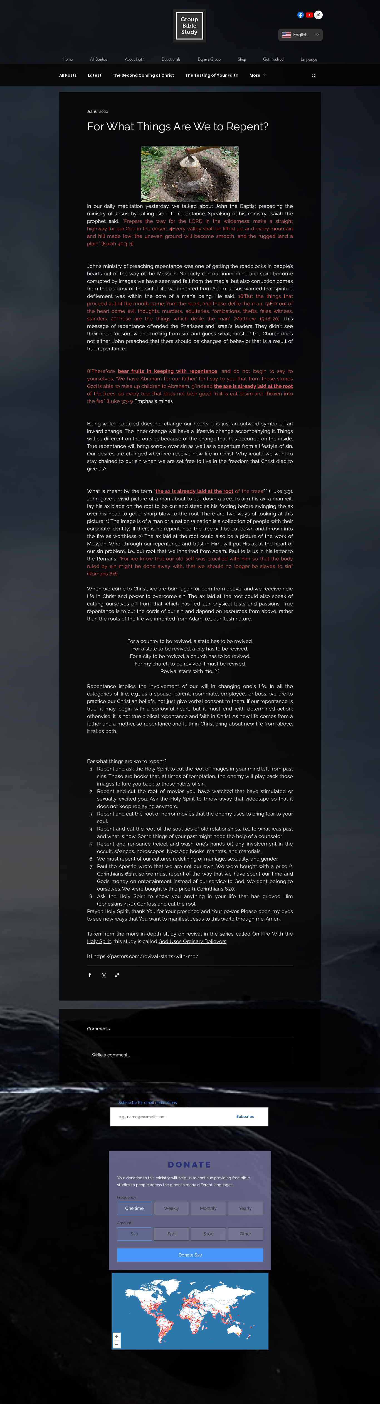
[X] (318, 15)
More (255, 75)
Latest (95, 75)
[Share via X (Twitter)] (103, 974)
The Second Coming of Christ (143, 75)
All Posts (68, 75)
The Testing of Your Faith (211, 75)
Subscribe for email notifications (148, 1102)
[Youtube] (309, 15)
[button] (313, 75)
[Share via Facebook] (89, 974)
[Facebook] (300, 15)
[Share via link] (117, 974)
